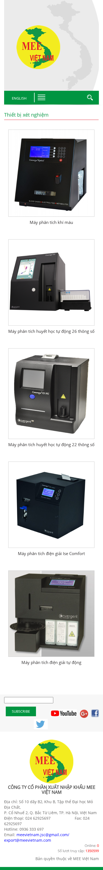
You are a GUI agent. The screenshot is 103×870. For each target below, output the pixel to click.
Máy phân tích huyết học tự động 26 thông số (51, 331)
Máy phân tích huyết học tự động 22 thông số (51, 444)
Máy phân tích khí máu (51, 222)
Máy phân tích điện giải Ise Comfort (51, 553)
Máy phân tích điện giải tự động (51, 662)
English (19, 98)
